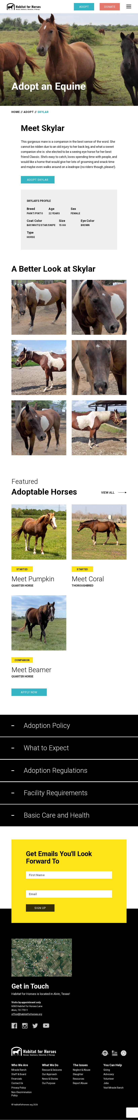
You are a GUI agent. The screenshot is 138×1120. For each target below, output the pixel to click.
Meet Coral (88, 579)
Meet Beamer (31, 670)
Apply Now (29, 692)
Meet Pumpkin (32, 579)
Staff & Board (18, 1074)
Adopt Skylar (37, 179)
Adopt (84, 6)
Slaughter (78, 1074)
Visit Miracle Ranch (114, 1087)
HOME (15, 112)
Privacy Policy (18, 1087)
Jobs (106, 1083)
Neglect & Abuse (81, 1070)
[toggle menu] (128, 6)
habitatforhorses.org (23, 1105)
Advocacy (109, 1074)
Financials (16, 1078)
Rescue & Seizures (52, 1070)
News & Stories (50, 1078)
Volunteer (109, 1078)
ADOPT (29, 112)
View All (108, 492)
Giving (107, 1070)
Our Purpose (48, 1083)
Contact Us (17, 1083)
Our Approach (49, 1074)
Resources (78, 1078)
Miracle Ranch (18, 1070)
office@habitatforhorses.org (26, 1014)
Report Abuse (80, 1083)
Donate (109, 6)
